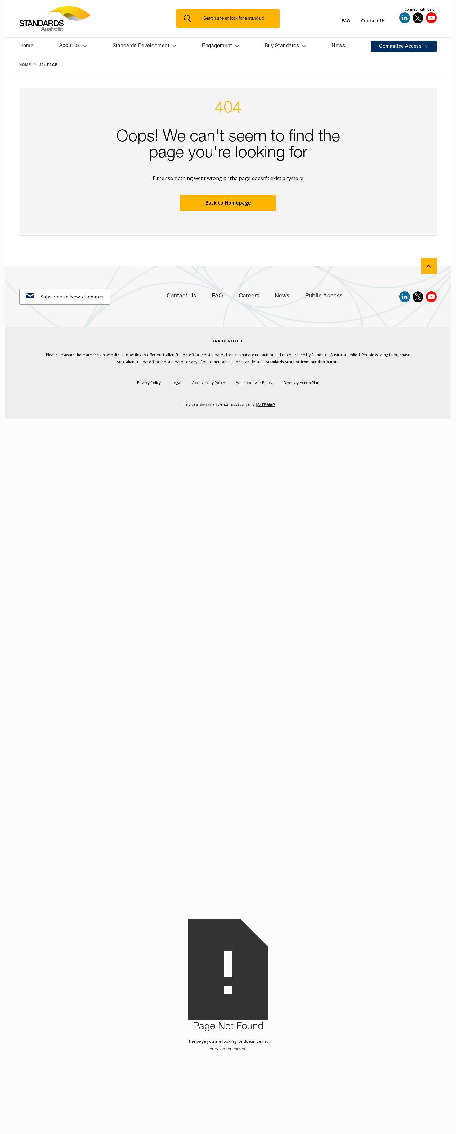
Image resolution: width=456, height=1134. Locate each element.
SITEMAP (266, 405)
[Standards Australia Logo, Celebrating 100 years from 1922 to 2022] (97, 18)
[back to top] (429, 266)
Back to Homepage (228, 202)
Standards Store (280, 362)
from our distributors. (320, 362)
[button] (232, 18)
